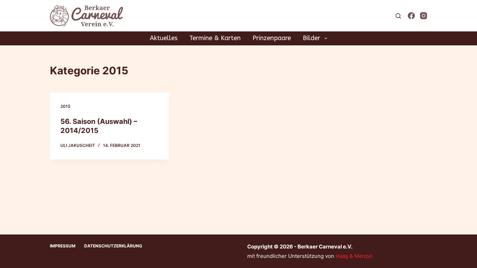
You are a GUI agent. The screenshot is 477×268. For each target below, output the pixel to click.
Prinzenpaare (271, 38)
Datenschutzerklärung (113, 245)
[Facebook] (411, 15)
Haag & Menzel (354, 256)
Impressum (62, 245)
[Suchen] (398, 15)
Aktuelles (163, 38)
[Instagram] (423, 15)
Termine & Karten (215, 38)
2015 (65, 106)
